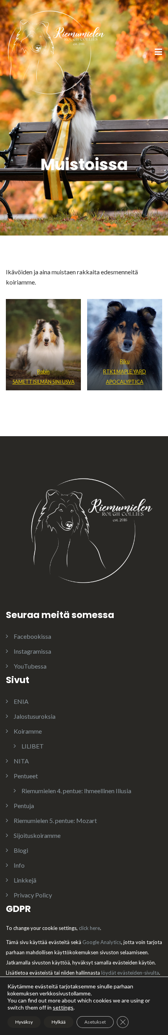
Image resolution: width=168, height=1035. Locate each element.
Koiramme (28, 731)
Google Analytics (101, 942)
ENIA (21, 701)
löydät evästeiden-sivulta (130, 973)
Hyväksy (24, 1022)
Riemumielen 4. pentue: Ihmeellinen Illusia (76, 790)
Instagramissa (32, 651)
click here (89, 928)
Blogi (21, 850)
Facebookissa (32, 636)
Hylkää (59, 1022)
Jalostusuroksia (34, 716)
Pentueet (26, 775)
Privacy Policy (33, 895)
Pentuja (24, 805)
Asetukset (95, 1022)
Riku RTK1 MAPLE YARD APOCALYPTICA (124, 371)
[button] (43, 345)
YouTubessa (30, 666)
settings (63, 1007)
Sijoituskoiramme (37, 835)
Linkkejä (25, 880)
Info (19, 865)
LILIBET (32, 746)
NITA (21, 761)
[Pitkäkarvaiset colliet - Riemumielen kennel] (56, 51)
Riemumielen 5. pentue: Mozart (55, 820)
